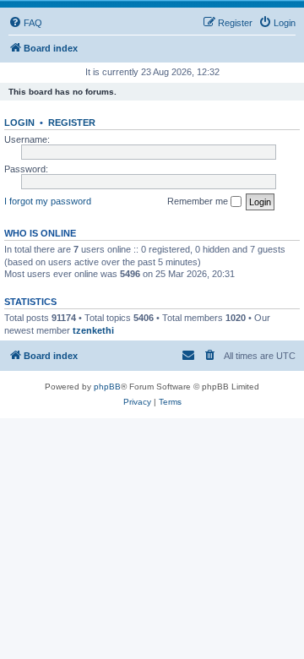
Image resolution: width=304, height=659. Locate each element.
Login (19, 122)
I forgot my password (47, 201)
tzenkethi (93, 330)
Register (71, 122)
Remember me (199, 201)
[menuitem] (25, 23)
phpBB (107, 386)
